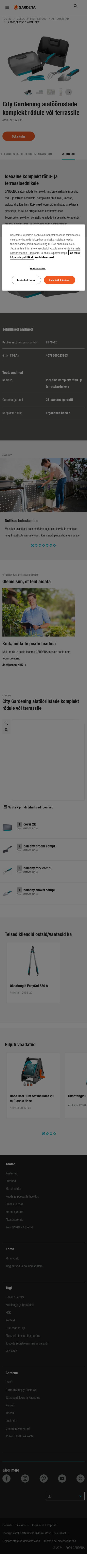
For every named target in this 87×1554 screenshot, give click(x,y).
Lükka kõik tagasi (26, 280)
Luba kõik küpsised (59, 280)
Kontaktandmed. (45, 257)
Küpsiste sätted (38, 268)
